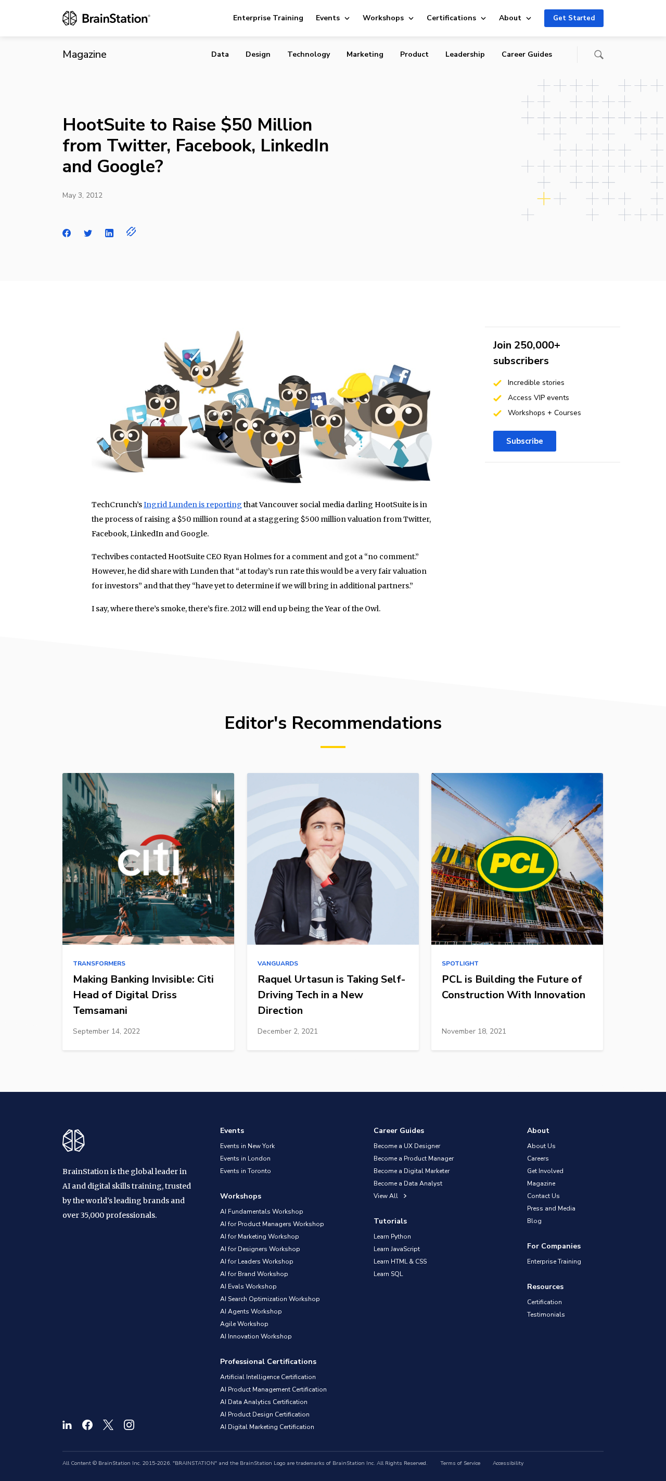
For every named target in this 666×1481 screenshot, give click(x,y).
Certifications (451, 18)
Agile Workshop (244, 1324)
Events (328, 18)
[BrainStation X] (108, 1425)
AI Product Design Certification (265, 1414)
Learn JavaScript (397, 1249)
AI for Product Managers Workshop (272, 1224)
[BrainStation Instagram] (129, 1425)
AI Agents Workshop (251, 1311)
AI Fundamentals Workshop (261, 1211)
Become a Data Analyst (408, 1183)
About (510, 18)
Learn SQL (388, 1274)
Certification (544, 1302)
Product (414, 54)
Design (258, 54)
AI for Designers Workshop (260, 1249)
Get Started (574, 18)
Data (220, 54)
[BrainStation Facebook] (87, 1425)
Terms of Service (460, 1463)
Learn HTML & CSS (400, 1261)
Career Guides (527, 54)
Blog (534, 1221)
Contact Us (543, 1196)
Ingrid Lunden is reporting (193, 504)
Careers (538, 1158)
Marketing (365, 54)
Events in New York (247, 1146)
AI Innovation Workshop (256, 1336)
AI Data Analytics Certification (264, 1402)
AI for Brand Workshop (254, 1274)
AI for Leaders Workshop (256, 1261)
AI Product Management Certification (273, 1389)
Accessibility (508, 1463)
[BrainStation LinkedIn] (67, 1425)
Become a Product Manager (414, 1158)
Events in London (245, 1158)
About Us (541, 1146)
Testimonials (546, 1314)
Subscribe (524, 441)
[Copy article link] (131, 231)
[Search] (599, 54)
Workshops (383, 18)
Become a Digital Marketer (412, 1171)
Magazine (541, 1183)
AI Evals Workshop (248, 1286)
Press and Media (551, 1208)
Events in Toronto (245, 1171)
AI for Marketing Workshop (259, 1236)
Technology (308, 54)
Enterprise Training (268, 18)
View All (387, 1196)
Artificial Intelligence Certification (268, 1377)
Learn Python (392, 1236)
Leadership (465, 54)
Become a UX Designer (407, 1146)
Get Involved (545, 1171)
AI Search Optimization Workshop (270, 1299)
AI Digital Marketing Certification (267, 1427)
